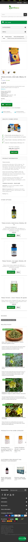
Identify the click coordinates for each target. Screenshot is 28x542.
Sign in (25, 2)
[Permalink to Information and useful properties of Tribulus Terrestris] (14, 410)
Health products (7, 329)
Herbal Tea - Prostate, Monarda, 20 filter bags (13, 142)
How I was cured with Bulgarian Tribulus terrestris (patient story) (12, 342)
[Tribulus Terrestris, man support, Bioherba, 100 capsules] (14, 250)
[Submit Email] (25, 490)
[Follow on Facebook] (2, 494)
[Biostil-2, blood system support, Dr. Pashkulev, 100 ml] (7, 470)
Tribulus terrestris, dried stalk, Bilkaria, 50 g (13, 135)
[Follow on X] (8, 494)
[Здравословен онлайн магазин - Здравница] (14, 7)
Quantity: (3, 98)
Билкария (4, 80)
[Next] (25, 442)
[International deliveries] (14, 0)
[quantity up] (7, 101)
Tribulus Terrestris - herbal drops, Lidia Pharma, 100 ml (15, 139)
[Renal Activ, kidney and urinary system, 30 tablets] (20, 470)
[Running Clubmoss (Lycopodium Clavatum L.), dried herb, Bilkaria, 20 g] (7, 440)
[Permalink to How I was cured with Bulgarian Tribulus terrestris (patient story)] (14, 335)
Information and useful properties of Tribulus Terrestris (14, 418)
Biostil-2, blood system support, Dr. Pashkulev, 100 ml (6, 479)
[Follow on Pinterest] (13, 494)
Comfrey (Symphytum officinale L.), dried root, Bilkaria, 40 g (19, 449)
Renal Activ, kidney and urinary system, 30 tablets (20, 478)
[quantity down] (9, 101)
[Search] (25, 14)
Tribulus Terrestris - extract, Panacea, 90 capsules (14, 297)
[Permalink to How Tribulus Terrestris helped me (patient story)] (14, 360)
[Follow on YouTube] (10, 494)
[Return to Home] (2, 37)
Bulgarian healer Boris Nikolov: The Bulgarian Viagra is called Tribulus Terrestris (14, 393)
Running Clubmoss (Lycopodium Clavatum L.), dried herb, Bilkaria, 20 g (7, 449)
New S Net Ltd (24, 534)
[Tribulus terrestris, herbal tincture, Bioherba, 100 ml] (14, 212)
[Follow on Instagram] (5, 494)
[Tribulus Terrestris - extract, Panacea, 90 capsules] (14, 286)
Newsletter (4, 490)
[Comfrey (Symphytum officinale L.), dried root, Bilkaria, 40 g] (20, 440)
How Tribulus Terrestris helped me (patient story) (13, 368)
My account (4, 505)
